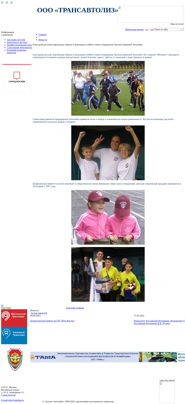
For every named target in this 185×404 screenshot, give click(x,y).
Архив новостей (39, 313)
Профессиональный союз (19, 45)
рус (147, 29)
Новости (42, 39)
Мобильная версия (134, 29)
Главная (42, 34)
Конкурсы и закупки (17, 42)
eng (152, 29)
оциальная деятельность (19, 47)
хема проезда (8, 395)
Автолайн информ (75, 308)
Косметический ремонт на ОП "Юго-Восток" (52, 321)
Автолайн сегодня (16, 39)
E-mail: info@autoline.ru (12, 400)
